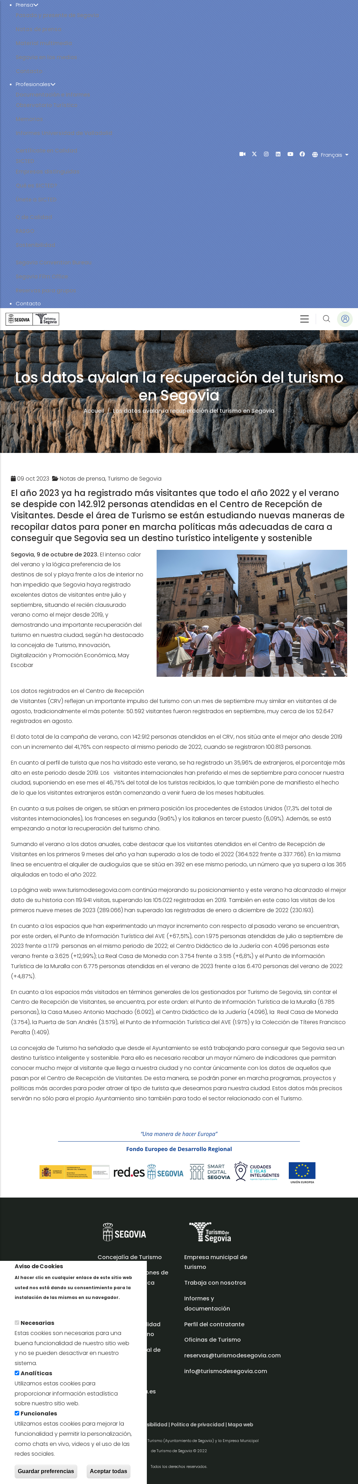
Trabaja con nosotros (215, 1283)
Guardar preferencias (46, 1471)
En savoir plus (34, 1307)
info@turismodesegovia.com (225, 1371)
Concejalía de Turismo (130, 1257)
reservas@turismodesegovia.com (232, 1355)
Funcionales (39, 1414)
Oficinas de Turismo (212, 1340)
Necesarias (37, 1323)
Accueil (94, 411)
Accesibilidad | (153, 1424)
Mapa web (240, 1424)
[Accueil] (32, 319)
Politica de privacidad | (199, 1424)
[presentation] (242, 154)
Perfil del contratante (214, 1324)
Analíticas (36, 1373)
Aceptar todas (108, 1471)
